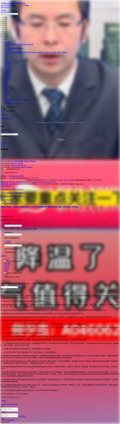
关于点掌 (14, 161)
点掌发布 (30, 167)
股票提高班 (19, 52)
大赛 (6, 97)
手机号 (3, 412)
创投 (6, 90)
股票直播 (7, 44)
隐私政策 (33, 161)
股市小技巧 (49, 52)
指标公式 (7, 78)
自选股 (6, 267)
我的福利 (7, 265)
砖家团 (6, 46)
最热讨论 (20, 99)
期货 (6, 84)
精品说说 (14, 48)
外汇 (6, 86)
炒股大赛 (27, 99)
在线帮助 (30, 44)
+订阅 (3, 113)
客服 (6, 271)
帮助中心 (14, 165)
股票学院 (21, 176)
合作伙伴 (27, 161)
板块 (15, 103)
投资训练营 (27, 52)
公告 (25, 165)
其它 (6, 95)
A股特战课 (11, 52)
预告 (15, 44)
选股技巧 (7, 68)
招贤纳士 (23, 167)
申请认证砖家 (15, 167)
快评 (6, 58)
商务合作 (20, 165)
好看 (6, 56)
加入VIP (3, 5)
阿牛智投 (7, 101)
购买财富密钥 (10, 5)
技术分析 (7, 70)
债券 (6, 82)
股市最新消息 (13, 176)
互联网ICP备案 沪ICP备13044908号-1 (13, 180)
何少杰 (3, 111)
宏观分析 (7, 76)
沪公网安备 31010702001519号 (11, 184)
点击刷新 (8, 241)
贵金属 (6, 92)
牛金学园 (7, 50)
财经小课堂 (57, 52)
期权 (6, 88)
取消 (23, 287)
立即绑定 (4, 256)
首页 (6, 52)
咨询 (6, 275)
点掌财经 (7, 42)
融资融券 (7, 94)
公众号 (6, 259)
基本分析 (7, 72)
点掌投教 (20, 163)
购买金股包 (19, 5)
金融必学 (34, 52)
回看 (12, 44)
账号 (2, 406)
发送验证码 (22, 416)
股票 (12, 103)
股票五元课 (41, 52)
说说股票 (7, 48)
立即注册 (11, 420)
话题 (6, 54)
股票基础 (7, 62)
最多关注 (14, 99)
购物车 (6, 269)
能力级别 (7, 64)
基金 (19, 103)
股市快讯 (24, 44)
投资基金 (7, 80)
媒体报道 (20, 161)
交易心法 (7, 66)
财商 (6, 60)
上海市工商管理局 (7, 200)
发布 (2, 145)
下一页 (8, 143)
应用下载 (14, 163)
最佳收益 (7, 99)
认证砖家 (20, 48)
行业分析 (7, 74)
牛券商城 (64, 52)
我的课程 (7, 263)
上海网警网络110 (6, 186)
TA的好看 (4, 115)
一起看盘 (7, 103)
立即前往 (4, 401)
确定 (19, 287)
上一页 (3, 143)
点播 (19, 44)
